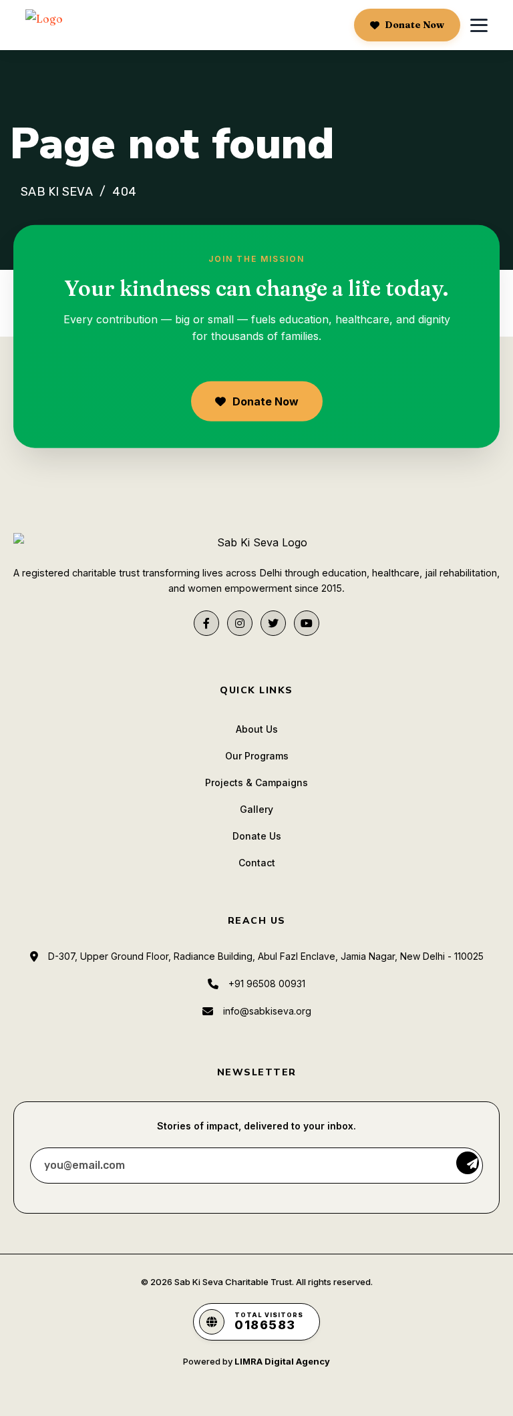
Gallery (256, 809)
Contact (256, 862)
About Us (257, 729)
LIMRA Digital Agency (282, 1361)
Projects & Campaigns (256, 782)
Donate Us (256, 836)
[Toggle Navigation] (479, 25)
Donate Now (414, 25)
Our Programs (257, 755)
